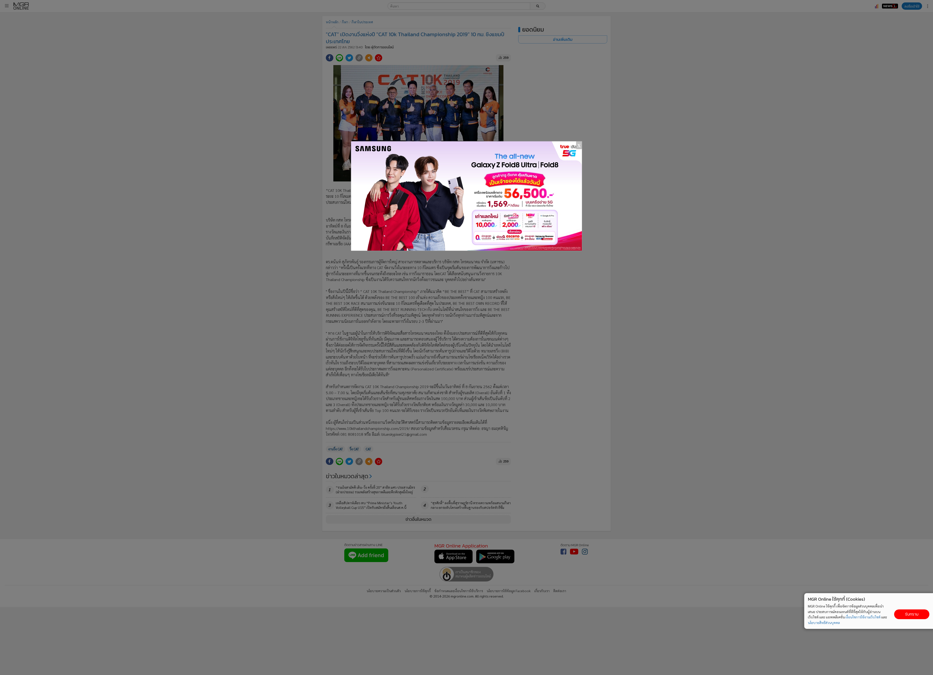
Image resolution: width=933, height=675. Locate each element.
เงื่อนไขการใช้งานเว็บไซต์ (863, 617)
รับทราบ (911, 614)
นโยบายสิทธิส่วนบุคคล (824, 622)
